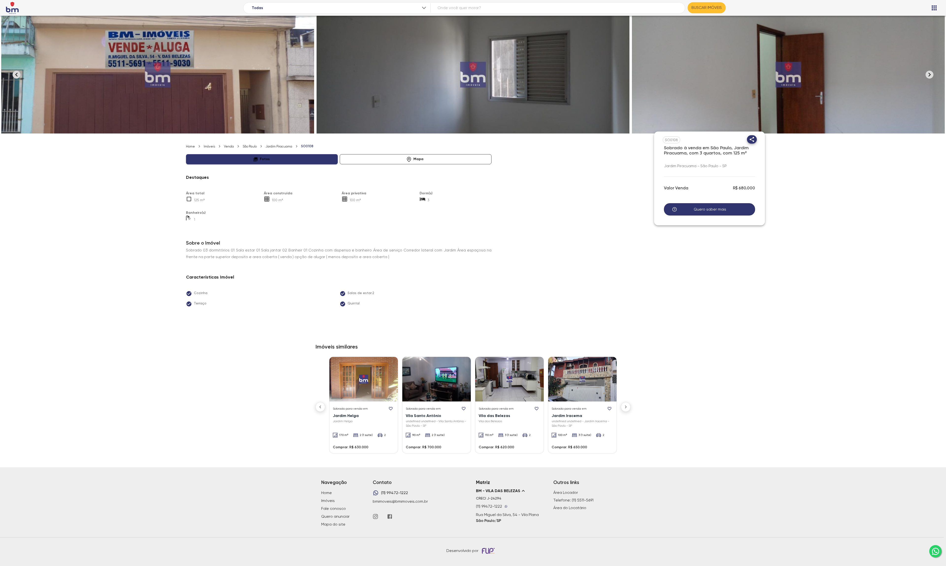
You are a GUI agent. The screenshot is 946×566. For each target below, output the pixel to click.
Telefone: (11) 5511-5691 (573, 500)
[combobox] (339, 8)
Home (190, 146)
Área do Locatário (569, 507)
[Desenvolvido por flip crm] (489, 550)
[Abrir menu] (934, 8)
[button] (262, 159)
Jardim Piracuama (279, 146)
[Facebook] (390, 516)
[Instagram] (375, 516)
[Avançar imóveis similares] (626, 407)
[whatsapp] (935, 551)
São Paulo (250, 146)
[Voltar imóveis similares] (320, 407)
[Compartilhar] (752, 139)
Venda (229, 146)
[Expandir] (424, 7)
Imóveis (209, 146)
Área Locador (565, 492)
